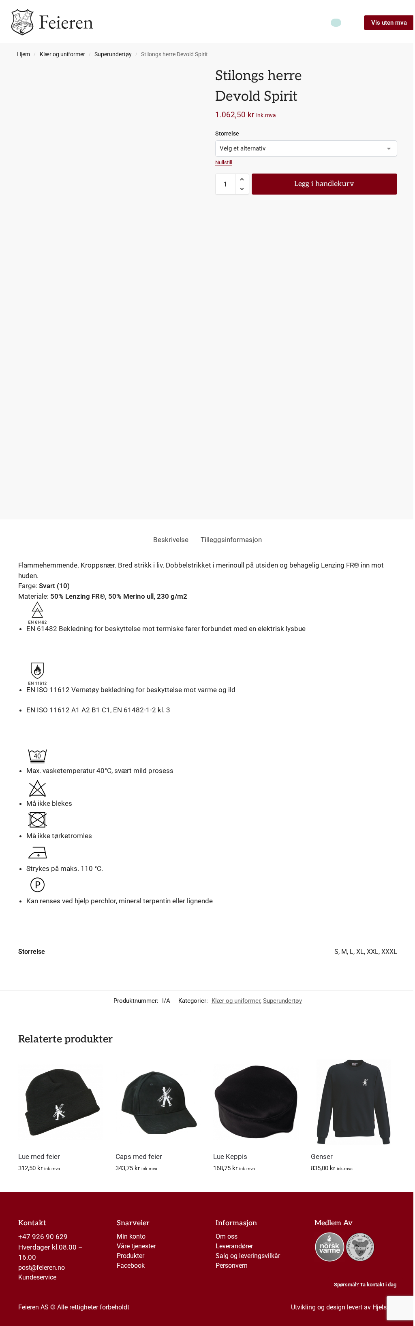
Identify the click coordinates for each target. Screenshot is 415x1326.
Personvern (232, 1265)
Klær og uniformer (62, 54)
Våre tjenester (136, 1246)
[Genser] (353, 1102)
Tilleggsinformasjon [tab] (231, 540)
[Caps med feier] (158, 1102)
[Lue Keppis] (256, 1102)
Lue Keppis (230, 1156)
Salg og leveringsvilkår (248, 1256)
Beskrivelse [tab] (170, 540)
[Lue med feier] (61, 1102)
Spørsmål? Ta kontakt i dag (365, 1285)
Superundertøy (113, 54)
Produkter (130, 1256)
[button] (242, 179)
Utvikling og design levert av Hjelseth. (344, 1307)
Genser (322, 1156)
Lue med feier (39, 1156)
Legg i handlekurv (324, 184)
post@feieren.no (41, 1267)
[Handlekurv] (336, 23)
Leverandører (234, 1246)
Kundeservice (37, 1277)
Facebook (131, 1265)
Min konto (131, 1236)
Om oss (226, 1236)
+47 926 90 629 (43, 1237)
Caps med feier (139, 1156)
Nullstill (223, 162)
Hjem (23, 54)
